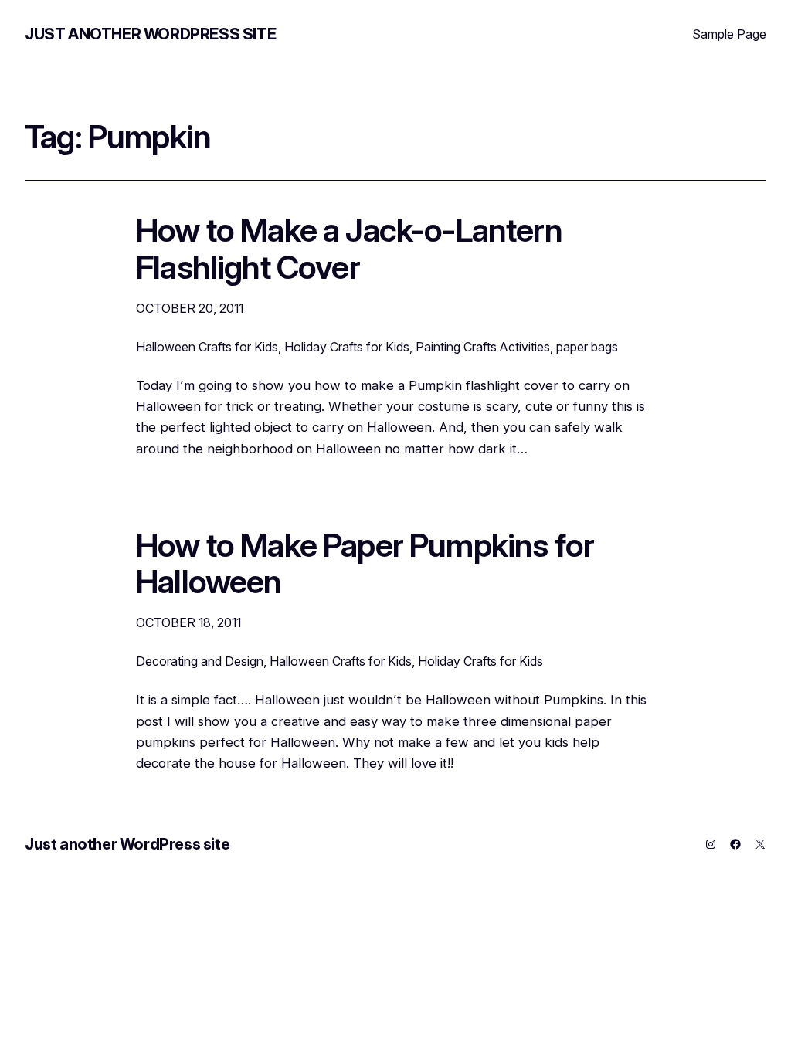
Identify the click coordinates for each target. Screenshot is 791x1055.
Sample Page (729, 34)
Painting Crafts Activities (483, 346)
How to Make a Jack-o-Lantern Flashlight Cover (349, 249)
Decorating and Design (199, 661)
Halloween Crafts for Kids (207, 346)
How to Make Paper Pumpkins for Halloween (365, 565)
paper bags (587, 346)
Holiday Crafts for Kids (346, 346)
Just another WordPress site (150, 34)
